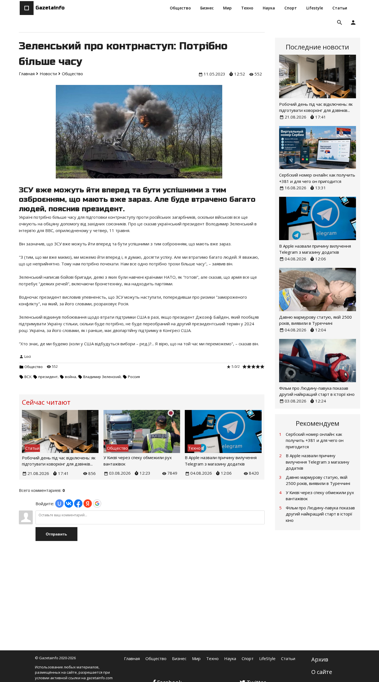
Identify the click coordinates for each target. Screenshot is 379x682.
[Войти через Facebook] (78, 503)
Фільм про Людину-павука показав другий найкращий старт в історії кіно (320, 514)
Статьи (288, 658)
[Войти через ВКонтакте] (69, 503)
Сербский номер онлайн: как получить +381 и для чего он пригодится (314, 440)
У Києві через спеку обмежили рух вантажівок (320, 496)
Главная (132, 658)
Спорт (248, 658)
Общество (33, 366)
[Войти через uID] (59, 503)
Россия (134, 376)
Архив (319, 659)
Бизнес (179, 658)
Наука (230, 658)
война (70, 376)
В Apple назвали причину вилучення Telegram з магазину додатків (317, 462)
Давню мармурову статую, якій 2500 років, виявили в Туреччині (318, 480)
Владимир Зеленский (102, 376)
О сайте (321, 672)
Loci (27, 356)
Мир (196, 658)
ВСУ (27, 376)
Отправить (56, 534)
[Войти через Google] (97, 503)
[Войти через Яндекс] (88, 503)
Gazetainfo (50, 8)
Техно (212, 658)
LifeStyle (267, 658)
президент (48, 376)
